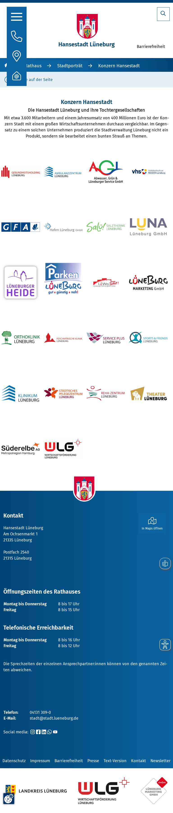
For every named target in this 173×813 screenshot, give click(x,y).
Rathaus (33, 65)
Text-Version (115, 760)
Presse (93, 760)
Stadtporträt (69, 65)
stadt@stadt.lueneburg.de (54, 718)
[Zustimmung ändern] (8, 798)
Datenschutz (14, 760)
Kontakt (138, 760)
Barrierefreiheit (69, 760)
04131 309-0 (40, 712)
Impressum (40, 760)
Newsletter (160, 760)
